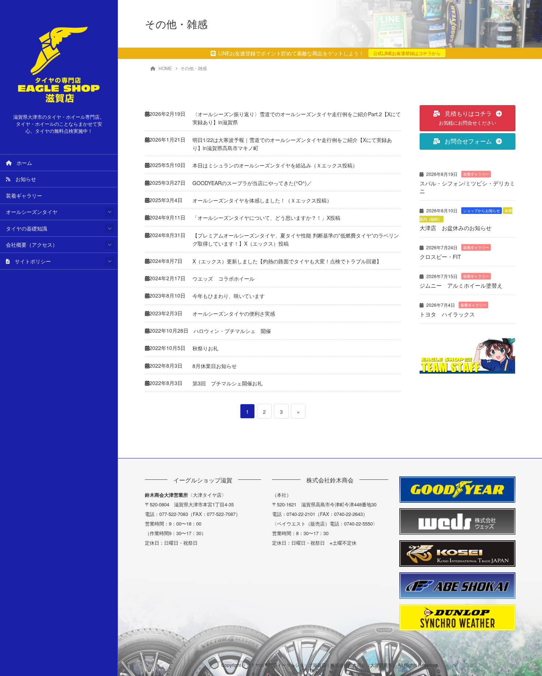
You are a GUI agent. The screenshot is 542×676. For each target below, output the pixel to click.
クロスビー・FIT (440, 256)
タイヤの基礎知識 (26, 228)
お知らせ (23, 179)
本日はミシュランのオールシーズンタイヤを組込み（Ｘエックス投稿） (275, 165)
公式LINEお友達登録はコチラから (407, 53)
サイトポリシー (30, 261)
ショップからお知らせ (481, 210)
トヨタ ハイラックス (447, 314)
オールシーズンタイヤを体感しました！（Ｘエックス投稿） (262, 200)
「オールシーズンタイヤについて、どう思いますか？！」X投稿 (266, 217)
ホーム (21, 162)
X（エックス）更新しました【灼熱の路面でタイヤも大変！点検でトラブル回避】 (287, 261)
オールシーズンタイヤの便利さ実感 (233, 313)
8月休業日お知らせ (214, 366)
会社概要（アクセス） (32, 244)
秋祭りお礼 (205, 348)
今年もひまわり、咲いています (228, 295)
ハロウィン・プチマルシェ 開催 (232, 330)
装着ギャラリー (24, 195)
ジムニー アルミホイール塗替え (461, 285)
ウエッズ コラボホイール (223, 278)
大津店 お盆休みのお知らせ (455, 228)
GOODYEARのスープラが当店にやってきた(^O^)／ (252, 183)
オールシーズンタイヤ (32, 211)
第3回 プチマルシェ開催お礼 (227, 383)
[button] (467, 118)
